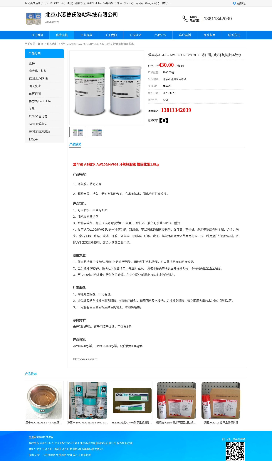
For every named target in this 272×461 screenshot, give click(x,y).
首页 (40, 44)
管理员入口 (73, 455)
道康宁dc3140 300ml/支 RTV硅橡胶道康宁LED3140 (233, 422)
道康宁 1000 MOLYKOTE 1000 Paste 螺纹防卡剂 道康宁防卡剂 (62, 422)
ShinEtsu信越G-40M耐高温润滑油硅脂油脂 (95, 422)
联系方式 (234, 35)
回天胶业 (35, 86)
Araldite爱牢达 (38, 124)
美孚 (32, 108)
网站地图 (86, 455)
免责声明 (61, 455)
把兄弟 (33, 139)
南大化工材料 (38, 70)
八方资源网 (48, 455)
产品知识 (160, 35)
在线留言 (209, 35)
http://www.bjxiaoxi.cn (85, 359)
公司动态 (136, 35)
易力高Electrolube (40, 101)
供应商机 (62, 35)
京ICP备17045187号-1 (67, 443)
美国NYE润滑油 (39, 131)
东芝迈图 (35, 93)
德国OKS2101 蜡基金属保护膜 (180, 422)
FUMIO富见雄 (38, 116)
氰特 (32, 63)
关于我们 (111, 35)
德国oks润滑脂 (38, 78)
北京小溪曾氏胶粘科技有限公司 (98, 443)
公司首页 (37, 35)
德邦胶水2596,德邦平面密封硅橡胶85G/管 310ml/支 (145, 422)
